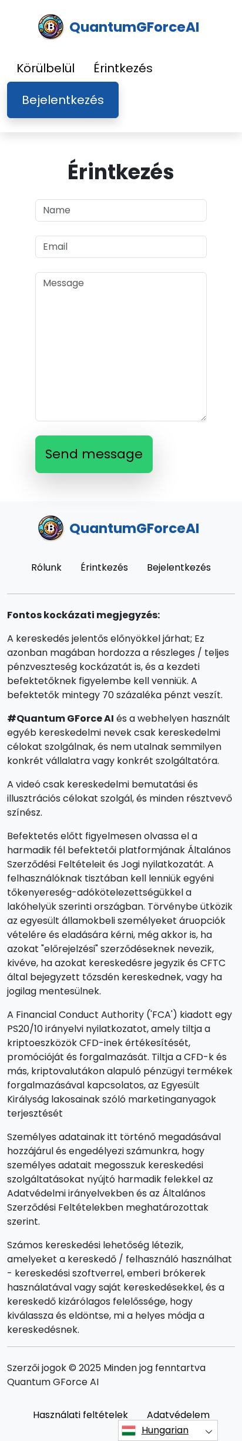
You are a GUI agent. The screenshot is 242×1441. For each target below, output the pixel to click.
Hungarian (165, 1430)
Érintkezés (123, 68)
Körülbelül (45, 68)
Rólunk (46, 567)
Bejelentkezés (63, 100)
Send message (94, 454)
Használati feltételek (80, 1415)
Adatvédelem (178, 1415)
